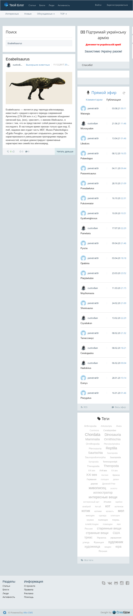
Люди (51, 5)
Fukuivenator (87, 203)
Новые (28, 13)
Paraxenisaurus (88, 173)
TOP (62, 13)
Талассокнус (87, 338)
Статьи (32, 5)
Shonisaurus (87, 308)
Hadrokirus (86, 368)
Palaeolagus (87, 158)
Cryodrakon (86, 323)
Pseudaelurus (87, 188)
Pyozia (84, 248)
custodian (18, 64)
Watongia (85, 113)
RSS (85, 407)
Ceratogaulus (87, 353)
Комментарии (94, 99)
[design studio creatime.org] (121, 612)
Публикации (113, 99)
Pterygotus (86, 398)
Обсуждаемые (45, 13)
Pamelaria (86, 233)
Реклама (28, 593)
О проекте (29, 585)
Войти (98, 4)
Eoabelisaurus (18, 59)
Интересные (12, 13)
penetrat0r (93, 108)
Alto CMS (28, 612)
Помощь (29, 597)
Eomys (84, 383)
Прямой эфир (103, 92)
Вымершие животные (38, 64)
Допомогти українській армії (103, 44)
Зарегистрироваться (117, 4)
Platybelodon (87, 278)
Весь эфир (120, 407)
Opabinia (85, 263)
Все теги (88, 560)
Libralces (85, 143)
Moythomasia (87, 293)
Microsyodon (87, 128)
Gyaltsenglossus (89, 218)
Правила (28, 589)
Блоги (42, 5)
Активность (64, 5)
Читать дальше (65, 151)
